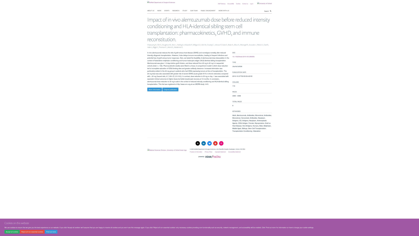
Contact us (245, 3)
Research (176, 10)
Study (185, 10)
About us (150, 10)
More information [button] (155, 89)
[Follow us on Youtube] (215, 143)
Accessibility (231, 3)
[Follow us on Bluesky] (209, 143)
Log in (251, 3)
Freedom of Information (196, 152)
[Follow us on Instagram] (221, 143)
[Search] (270, 11)
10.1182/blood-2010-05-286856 (243, 56)
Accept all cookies (12, 232)
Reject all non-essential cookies (32, 232)
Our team (194, 10)
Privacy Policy (208, 152)
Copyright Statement (220, 152)
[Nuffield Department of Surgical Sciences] (161, 2)
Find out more (51, 232)
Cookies (238, 3)
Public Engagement (208, 10)
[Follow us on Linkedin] (203, 143)
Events (166, 10)
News (159, 10)
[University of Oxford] (263, 3)
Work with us (224, 10)
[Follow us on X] (198, 143)
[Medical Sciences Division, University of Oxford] (167, 149)
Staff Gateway (222, 3)
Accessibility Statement (234, 152)
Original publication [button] (170, 89)
